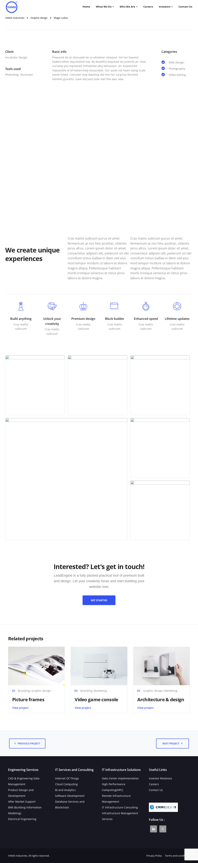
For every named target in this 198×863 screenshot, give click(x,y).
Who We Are (127, 6)
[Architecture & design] (161, 665)
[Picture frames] (36, 665)
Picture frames (28, 699)
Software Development (69, 796)
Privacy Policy (154, 855)
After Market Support (22, 801)
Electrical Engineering (22, 819)
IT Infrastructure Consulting (120, 807)
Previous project (29, 743)
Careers (148, 6)
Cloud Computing (66, 784)
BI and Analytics (65, 790)
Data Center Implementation (120, 778)
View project (20, 708)
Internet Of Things (67, 778)
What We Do (104, 6)
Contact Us (185, 6)
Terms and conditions (177, 855)
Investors (164, 6)
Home (86, 6)
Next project (170, 743)
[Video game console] (99, 665)
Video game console (96, 699)
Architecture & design (160, 699)
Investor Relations (160, 778)
